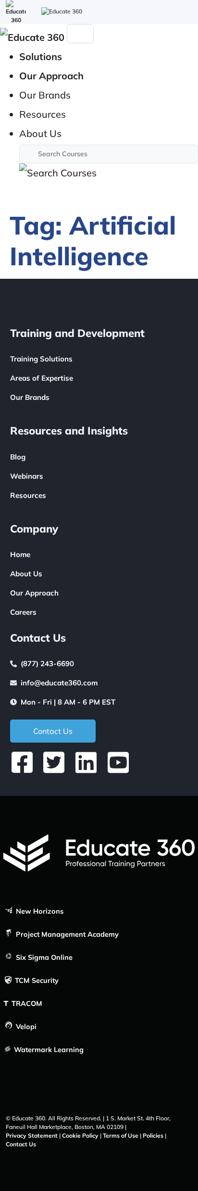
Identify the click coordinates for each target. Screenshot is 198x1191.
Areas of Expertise (41, 378)
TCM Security (36, 980)
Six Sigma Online (43, 957)
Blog (17, 456)
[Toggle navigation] (80, 33)
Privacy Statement (32, 1135)
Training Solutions (41, 358)
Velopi (25, 1026)
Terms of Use (120, 1135)
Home (20, 554)
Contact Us (21, 1144)
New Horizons (38, 911)
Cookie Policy (80, 1135)
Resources (28, 495)
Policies (153, 1135)
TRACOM (26, 1003)
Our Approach (34, 592)
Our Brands (30, 397)
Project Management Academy (66, 934)
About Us (26, 573)
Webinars (26, 476)
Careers (23, 612)
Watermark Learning (48, 1049)
